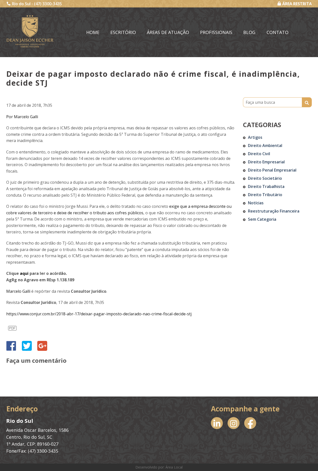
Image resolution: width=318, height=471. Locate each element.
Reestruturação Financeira (273, 211)
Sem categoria (262, 219)
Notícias (256, 203)
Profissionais (216, 32)
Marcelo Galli (18, 291)
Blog (249, 32)
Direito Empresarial (266, 162)
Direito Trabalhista (266, 186)
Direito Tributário (265, 194)
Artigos (255, 137)
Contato (277, 32)
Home (92, 32)
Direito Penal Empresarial (272, 170)
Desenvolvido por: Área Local (159, 467)
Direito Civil (259, 153)
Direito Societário (265, 178)
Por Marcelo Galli (22, 116)
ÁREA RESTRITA (297, 3)
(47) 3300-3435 (48, 3)
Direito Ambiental (265, 145)
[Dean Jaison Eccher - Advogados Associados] (29, 31)
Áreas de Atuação (168, 32)
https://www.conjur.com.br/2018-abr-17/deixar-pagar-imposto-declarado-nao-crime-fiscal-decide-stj (99, 314)
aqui (24, 273)
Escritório (123, 32)
